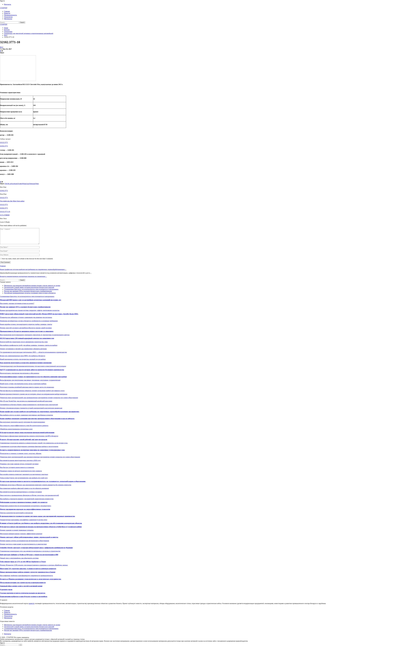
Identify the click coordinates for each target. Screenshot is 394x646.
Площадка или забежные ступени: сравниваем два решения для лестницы (26, 317)
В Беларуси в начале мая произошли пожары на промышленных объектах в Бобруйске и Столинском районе (41, 527)
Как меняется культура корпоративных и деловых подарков (21, 492)
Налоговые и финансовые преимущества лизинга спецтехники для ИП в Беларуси (29, 436)
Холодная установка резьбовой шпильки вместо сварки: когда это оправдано (27, 387)
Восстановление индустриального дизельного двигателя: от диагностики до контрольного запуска (34, 335)
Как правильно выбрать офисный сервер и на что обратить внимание (24, 488)
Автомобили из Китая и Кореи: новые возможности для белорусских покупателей (29, 404)
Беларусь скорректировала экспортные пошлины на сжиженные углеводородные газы (32, 450)
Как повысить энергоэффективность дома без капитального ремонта (24, 425)
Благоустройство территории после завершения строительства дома (24, 342)
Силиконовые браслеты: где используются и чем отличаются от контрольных (31, 289)
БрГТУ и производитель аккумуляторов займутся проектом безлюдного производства (32, 370)
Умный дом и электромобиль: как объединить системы (19, 558)
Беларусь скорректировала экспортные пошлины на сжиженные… (23, 276)
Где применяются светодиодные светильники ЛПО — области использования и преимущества (33, 352)
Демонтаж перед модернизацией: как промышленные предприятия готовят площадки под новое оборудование (39, 397)
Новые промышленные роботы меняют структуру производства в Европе (27, 572)
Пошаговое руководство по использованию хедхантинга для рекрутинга (25, 506)
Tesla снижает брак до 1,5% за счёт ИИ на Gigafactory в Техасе (23, 561)
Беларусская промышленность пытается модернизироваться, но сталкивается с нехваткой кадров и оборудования (42, 481)
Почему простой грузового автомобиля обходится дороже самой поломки (26, 328)
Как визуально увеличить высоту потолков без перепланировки (22, 422)
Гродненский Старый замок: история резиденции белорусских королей (29, 287)
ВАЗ (1, 47)
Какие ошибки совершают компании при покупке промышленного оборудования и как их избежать (37, 418)
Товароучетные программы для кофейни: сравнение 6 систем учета (23, 520)
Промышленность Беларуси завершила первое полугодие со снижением (26, 331)
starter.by (32, 603)
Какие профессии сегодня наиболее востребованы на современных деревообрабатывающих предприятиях (39, 411)
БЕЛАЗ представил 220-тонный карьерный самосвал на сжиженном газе (27, 338)
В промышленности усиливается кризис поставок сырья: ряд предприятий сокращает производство (37, 516)
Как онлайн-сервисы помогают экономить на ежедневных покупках (24, 474)
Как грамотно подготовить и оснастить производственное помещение (26, 363)
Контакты (7, 4)
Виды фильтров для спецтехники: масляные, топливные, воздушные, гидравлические (30, 380)
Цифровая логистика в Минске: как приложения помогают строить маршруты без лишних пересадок (35, 485)
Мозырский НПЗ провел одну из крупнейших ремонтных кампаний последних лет (30, 300)
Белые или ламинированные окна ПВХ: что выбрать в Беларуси (22, 356)
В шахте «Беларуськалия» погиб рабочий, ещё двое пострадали (23, 439)
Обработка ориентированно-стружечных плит (16, 429)
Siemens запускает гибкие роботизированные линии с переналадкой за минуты (29, 537)
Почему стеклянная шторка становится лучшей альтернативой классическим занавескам (31, 408)
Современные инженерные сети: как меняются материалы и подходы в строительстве (30, 551)
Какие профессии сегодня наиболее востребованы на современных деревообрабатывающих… (33, 269)
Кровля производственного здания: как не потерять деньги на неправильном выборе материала (33, 394)
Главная (7, 11)
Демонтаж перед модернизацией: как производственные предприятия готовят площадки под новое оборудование (40, 457)
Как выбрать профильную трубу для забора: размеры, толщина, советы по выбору (28, 345)
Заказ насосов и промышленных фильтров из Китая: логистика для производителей (29, 495)
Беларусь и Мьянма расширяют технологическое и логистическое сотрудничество (30, 579)
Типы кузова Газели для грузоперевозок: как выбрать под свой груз (24, 478)
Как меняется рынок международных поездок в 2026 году (20, 460)
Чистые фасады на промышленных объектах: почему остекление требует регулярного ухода (32, 390)
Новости (7, 13)
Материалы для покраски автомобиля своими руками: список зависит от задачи (32, 285)
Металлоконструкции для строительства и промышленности (23, 582)
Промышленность (10, 15)
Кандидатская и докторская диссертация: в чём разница (19, 373)
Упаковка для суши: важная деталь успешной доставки (19, 464)
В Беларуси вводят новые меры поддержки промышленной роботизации (27, 432)
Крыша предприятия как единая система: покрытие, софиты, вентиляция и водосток (29, 310)
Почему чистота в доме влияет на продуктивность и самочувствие (23, 544)
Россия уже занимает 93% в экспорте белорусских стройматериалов (28, 291)
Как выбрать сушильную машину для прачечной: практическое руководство (26, 499)
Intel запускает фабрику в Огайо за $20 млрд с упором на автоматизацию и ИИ (29, 554)
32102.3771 (4, 146)
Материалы (8, 19)
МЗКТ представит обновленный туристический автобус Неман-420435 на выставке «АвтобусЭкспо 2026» (39, 314)
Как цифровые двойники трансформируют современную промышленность (26, 575)
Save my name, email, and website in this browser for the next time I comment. (27, 259)
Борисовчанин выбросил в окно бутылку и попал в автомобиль (23, 596)
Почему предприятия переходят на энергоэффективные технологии (25, 509)
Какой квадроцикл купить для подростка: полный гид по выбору (23, 359)
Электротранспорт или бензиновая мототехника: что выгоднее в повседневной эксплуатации (33, 366)
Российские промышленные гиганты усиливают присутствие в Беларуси (30, 293)
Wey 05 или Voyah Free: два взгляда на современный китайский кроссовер (26, 401)
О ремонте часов (6, 589)
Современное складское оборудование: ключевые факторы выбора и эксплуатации (29, 446)
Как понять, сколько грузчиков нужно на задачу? (17, 303)
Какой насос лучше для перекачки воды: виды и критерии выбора (23, 384)
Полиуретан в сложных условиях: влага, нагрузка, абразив (20, 453)
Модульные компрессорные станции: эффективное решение (21, 534)
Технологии (8, 17)
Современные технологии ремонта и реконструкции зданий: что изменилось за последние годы (34, 443)
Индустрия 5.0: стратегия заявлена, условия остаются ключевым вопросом (28, 568)
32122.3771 (4, 142)
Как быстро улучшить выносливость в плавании (17, 467)
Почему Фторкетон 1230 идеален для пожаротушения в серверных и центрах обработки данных (34, 565)
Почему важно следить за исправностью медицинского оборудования (24, 541)
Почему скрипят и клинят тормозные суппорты (16, 530)
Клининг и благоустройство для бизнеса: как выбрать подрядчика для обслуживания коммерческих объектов (41, 523)
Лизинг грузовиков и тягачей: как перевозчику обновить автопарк (23, 349)
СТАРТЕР (3, 8)
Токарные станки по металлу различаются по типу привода (21, 471)
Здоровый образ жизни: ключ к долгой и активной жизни (21, 586)
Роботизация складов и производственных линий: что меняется (23, 502)
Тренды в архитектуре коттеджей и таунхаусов (16, 513)
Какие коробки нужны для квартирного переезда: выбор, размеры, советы (26, 324)
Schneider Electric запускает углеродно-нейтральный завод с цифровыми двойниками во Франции (36, 548)
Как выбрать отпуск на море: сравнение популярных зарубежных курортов (26, 415)
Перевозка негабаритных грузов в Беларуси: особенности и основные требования (29, 321)
